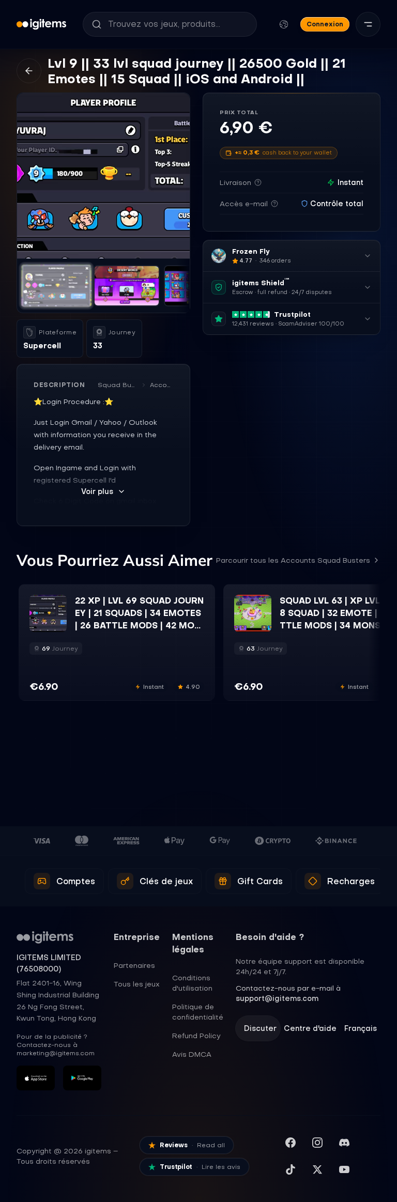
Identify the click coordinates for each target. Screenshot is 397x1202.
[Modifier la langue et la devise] (283, 24)
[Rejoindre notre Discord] (344, 1142)
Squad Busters (118, 385)
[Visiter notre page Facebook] (290, 1142)
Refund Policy (196, 1035)
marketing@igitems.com (56, 1053)
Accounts (161, 385)
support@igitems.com (277, 998)
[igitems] (41, 24)
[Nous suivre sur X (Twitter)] (317, 1169)
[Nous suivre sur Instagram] (317, 1142)
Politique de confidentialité (197, 1012)
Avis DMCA (191, 1054)
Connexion (325, 24)
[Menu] (368, 24)
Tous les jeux (137, 984)
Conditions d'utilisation (192, 983)
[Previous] (29, 175)
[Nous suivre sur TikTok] (290, 1169)
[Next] (177, 175)
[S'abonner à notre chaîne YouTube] (344, 1169)
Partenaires (134, 965)
